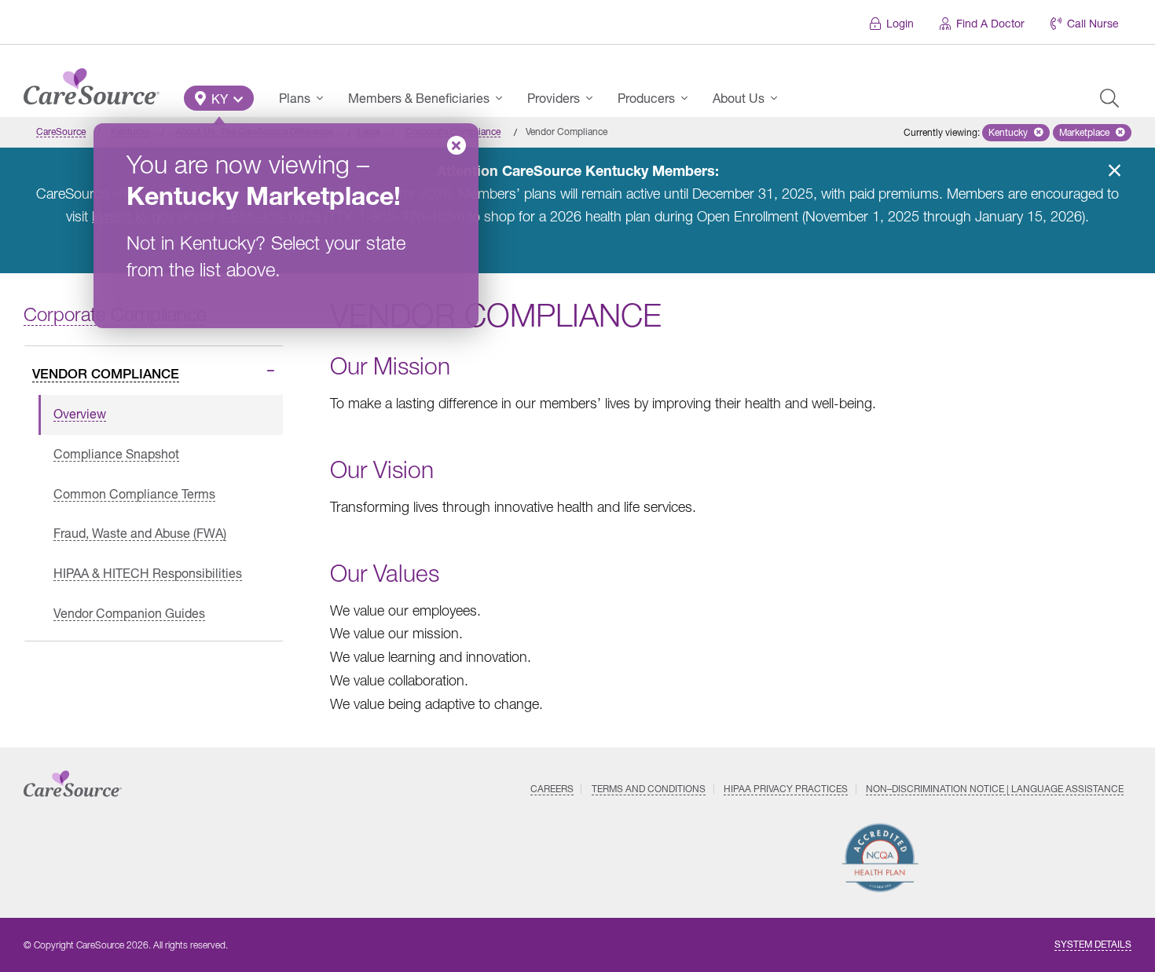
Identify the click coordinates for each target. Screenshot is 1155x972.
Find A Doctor (990, 23)
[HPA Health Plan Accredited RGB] (880, 857)
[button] (219, 98)
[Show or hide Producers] (689, 98)
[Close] (456, 145)
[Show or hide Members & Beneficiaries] (504, 98)
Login (900, 23)
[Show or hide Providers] (594, 98)
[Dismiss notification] (1114, 170)
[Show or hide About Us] (779, 98)
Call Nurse (1093, 23)
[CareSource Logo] (92, 82)
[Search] (1109, 98)
